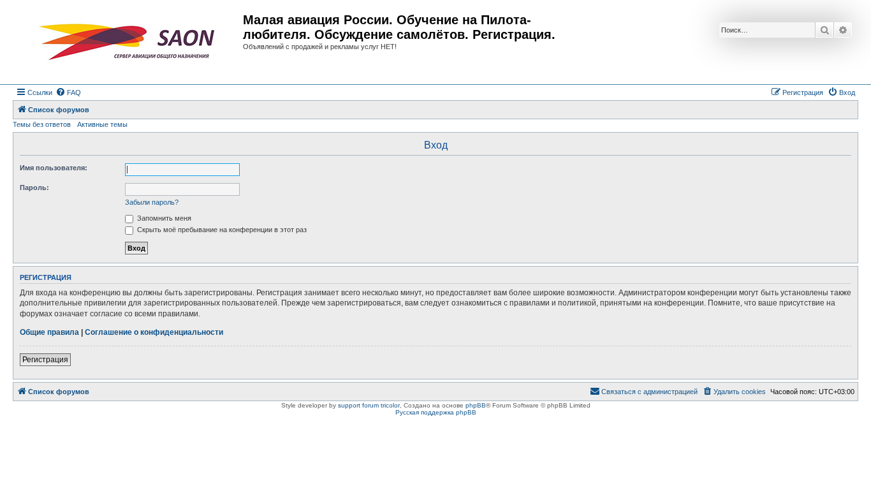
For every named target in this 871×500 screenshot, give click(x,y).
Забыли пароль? (152, 202)
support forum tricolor (369, 405)
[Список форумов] (129, 42)
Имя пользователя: (53, 168)
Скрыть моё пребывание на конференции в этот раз (221, 229)
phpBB (475, 405)
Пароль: (34, 187)
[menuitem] (68, 92)
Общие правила (49, 332)
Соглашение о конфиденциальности (154, 332)
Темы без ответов (42, 124)
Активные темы (102, 124)
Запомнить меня (163, 218)
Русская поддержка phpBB (435, 412)
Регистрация (45, 359)
